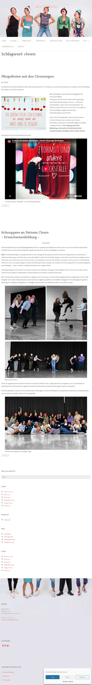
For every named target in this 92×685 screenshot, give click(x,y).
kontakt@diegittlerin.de (11, 620)
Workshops (40, 41)
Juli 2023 (7, 495)
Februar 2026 (8, 492)
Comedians (26, 41)
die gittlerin (46, 6)
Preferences (82, 677)
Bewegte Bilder (56, 41)
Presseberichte (8, 47)
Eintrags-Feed (8, 537)
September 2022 (9, 500)
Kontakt (21, 47)
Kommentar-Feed (9, 540)
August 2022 (8, 503)
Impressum (71, 681)
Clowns (13, 41)
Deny (67, 677)
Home (4, 41)
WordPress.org (9, 542)
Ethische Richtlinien (8, 672)
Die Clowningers (72, 41)
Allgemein (7, 520)
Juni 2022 (7, 506)
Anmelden (7, 534)
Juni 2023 (7, 497)
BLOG (85, 41)
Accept (52, 677)
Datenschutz (65, 681)
